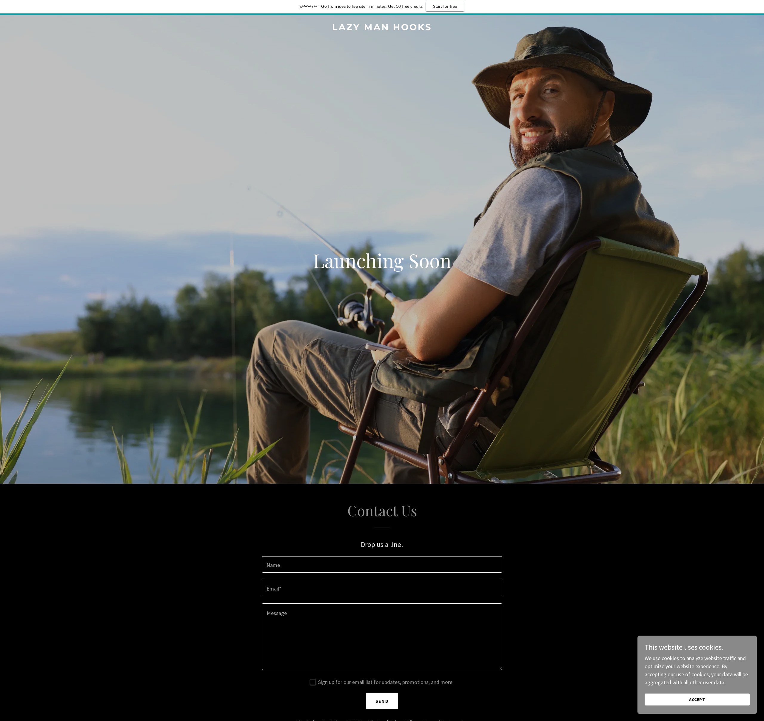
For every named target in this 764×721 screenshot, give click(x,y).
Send (382, 701)
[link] (382, 28)
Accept (697, 699)
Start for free (445, 6)
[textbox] (382, 564)
